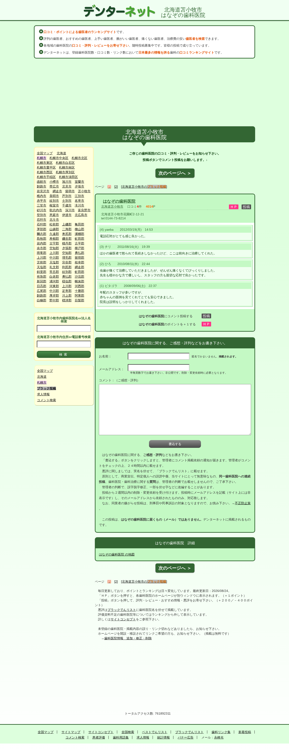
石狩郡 (41, 224)
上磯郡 (67, 224)
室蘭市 (79, 181)
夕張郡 (67, 248)
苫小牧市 (84, 191)
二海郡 (67, 229)
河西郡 (79, 286)
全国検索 (127, 732)
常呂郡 (54, 272)
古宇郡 (54, 243)
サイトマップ (70, 732)
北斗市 (54, 219)
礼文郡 (54, 267)
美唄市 (54, 196)
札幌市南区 (67, 167)
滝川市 (79, 205)
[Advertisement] (144, 92)
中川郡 (54, 257)
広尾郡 (41, 291)
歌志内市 (55, 210)
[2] (116, 186)
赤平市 (41, 200)
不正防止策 (243, 503)
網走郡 (79, 267)
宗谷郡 (67, 262)
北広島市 (81, 215)
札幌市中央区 (58, 158)
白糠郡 (41, 300)
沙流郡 (79, 276)
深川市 (70, 210)
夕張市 (79, 186)
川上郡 (67, 295)
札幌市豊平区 (46, 167)
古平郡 (79, 243)
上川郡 (54, 253)
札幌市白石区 (65, 162)
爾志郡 (41, 234)
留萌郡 (79, 257)
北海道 (61, 153)
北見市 (67, 186)
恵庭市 (54, 215)
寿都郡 (54, 238)
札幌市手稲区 (46, 177)
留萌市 (70, 191)
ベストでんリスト (154, 732)
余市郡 (41, 248)
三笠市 (41, 205)
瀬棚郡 (79, 234)
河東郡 (54, 286)
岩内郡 (41, 243)
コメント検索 (46, 400)
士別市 (67, 200)
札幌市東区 (45, 162)
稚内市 (41, 196)
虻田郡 (79, 238)
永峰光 (219, 737)
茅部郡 (41, 229)
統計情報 (163, 737)
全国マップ (45, 153)
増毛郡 (67, 257)
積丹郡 (67, 243)
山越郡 (54, 229)
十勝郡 (79, 291)
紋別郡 (67, 272)
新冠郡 (41, 281)
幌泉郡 (79, 281)
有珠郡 (41, 276)
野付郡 (54, 300)
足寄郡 (67, 291)
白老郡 (54, 276)
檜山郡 (79, 229)
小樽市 (54, 181)
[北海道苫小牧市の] (144, 186)
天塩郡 (54, 262)
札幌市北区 (79, 158)
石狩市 (41, 219)
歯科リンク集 (221, 732)
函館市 (41, 181)
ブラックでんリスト (121, 610)
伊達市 (67, 215)
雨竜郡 (41, 253)
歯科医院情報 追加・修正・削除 (128, 638)
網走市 (57, 191)
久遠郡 (54, 234)
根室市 (54, 205)
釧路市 (41, 186)
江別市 (79, 196)
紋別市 (54, 200)
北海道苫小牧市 (112, 206)
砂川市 (41, 210)
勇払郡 (79, 253)
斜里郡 (41, 272)
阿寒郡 (79, 295)
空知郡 (54, 248)
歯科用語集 (121, 737)
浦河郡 (54, 281)
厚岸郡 (54, 295)
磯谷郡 (67, 238)
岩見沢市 (43, 191)
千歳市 (67, 205)
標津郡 (67, 300)
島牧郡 (41, 238)
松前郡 (54, 224)
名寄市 (79, 200)
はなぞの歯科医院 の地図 (117, 554)
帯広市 (54, 186)
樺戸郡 (79, 248)
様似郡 (67, 281)
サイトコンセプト (123, 619)
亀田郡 (79, 224)
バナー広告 (185, 737)
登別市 (41, 215)
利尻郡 (67, 267)
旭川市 (67, 181)
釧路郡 (41, 295)
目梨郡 (79, 300)
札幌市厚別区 (65, 172)
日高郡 (41, 286)
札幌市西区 (45, 172)
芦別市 (67, 196)
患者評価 (98, 737)
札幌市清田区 (68, 177)
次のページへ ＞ (174, 173)
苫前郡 (41, 262)
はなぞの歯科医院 (119, 201)
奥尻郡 (67, 234)
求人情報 (43, 394)
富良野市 (84, 210)
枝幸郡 (79, 262)
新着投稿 (244, 732)
